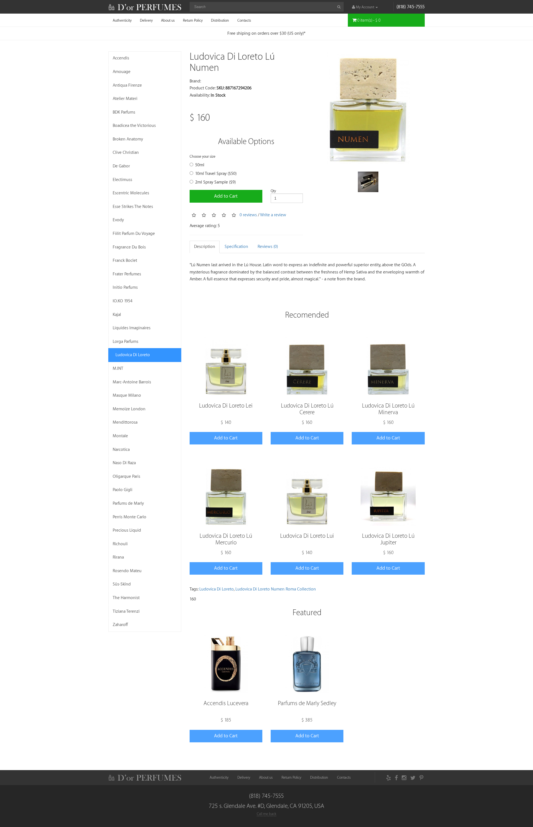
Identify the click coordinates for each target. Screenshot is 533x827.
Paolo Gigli (122, 489)
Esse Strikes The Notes (133, 206)
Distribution (220, 20)
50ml (199, 165)
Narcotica (121, 449)
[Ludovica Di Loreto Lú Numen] (368, 108)
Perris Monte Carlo (129, 517)
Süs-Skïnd (122, 584)
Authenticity (122, 20)
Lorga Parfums (125, 341)
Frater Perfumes (127, 274)
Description (204, 246)
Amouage (121, 71)
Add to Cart (226, 196)
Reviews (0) (268, 246)
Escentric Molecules (131, 193)
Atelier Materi (125, 98)
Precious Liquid (127, 530)
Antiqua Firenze (127, 85)
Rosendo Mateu (127, 571)
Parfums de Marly (128, 503)
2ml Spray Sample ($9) (215, 182)
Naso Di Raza (124, 463)
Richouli (120, 544)
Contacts (244, 20)
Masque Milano (127, 395)
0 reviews (248, 215)
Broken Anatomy (128, 139)
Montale (120, 436)
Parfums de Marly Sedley (307, 703)
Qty (273, 191)
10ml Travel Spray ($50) (216, 173)
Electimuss (122, 179)
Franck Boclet (125, 260)
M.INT (118, 368)
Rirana (118, 557)
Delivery (146, 20)
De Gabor (121, 166)
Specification (236, 246)
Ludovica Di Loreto (132, 355)
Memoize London (129, 409)
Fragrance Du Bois (129, 247)
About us (168, 20)
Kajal (117, 314)
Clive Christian (126, 152)
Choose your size (202, 156)
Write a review (273, 215)
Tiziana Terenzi (126, 611)
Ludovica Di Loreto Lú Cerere (307, 409)
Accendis (121, 58)
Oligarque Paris (126, 476)
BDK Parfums (124, 112)
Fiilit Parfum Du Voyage (134, 233)
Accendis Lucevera (225, 703)
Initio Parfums (125, 287)
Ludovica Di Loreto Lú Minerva (388, 409)
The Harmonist (126, 597)
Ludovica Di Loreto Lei (226, 406)
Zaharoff (120, 624)
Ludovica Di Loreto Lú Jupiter (388, 539)
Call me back (266, 814)
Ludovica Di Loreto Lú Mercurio (226, 539)
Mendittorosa (125, 422)
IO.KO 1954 (122, 301)
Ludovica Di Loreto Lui (307, 536)
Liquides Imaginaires (131, 328)
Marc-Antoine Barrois (132, 382)
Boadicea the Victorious (134, 125)
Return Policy (193, 20)
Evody (118, 220)
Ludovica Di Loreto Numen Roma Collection (275, 589)
